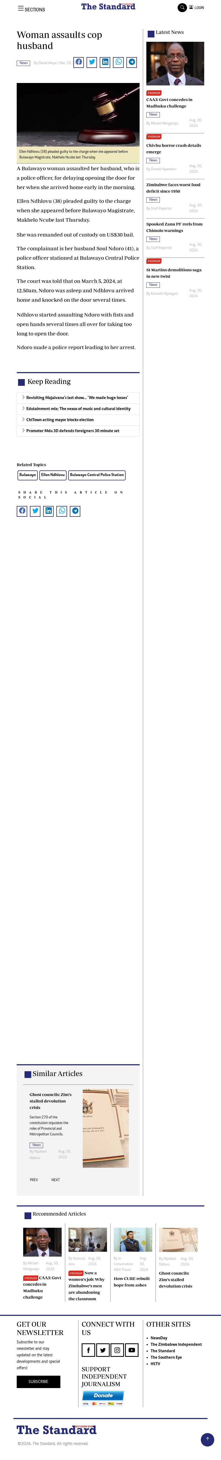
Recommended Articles (59, 1214)
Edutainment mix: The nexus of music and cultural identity (78, 409)
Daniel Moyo (48, 63)
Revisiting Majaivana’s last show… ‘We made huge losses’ (77, 398)
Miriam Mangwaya (164, 124)
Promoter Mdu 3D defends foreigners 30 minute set (72, 431)
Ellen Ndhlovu (53, 475)
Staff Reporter (161, 209)
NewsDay (159, 1338)
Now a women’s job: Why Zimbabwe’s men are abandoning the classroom (86, 1285)
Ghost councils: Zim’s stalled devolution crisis (175, 1279)
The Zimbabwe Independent (176, 1345)
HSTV (155, 1364)
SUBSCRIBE (38, 1382)
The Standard (163, 1351)
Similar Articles (57, 1073)
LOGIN (198, 7)
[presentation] (34, 1182)
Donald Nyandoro (164, 169)
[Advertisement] (78, 799)
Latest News (170, 32)
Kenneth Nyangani (164, 294)
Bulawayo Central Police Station (97, 475)
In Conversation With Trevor (123, 1264)
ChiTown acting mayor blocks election (60, 420)
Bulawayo (27, 475)
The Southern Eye (166, 1357)
